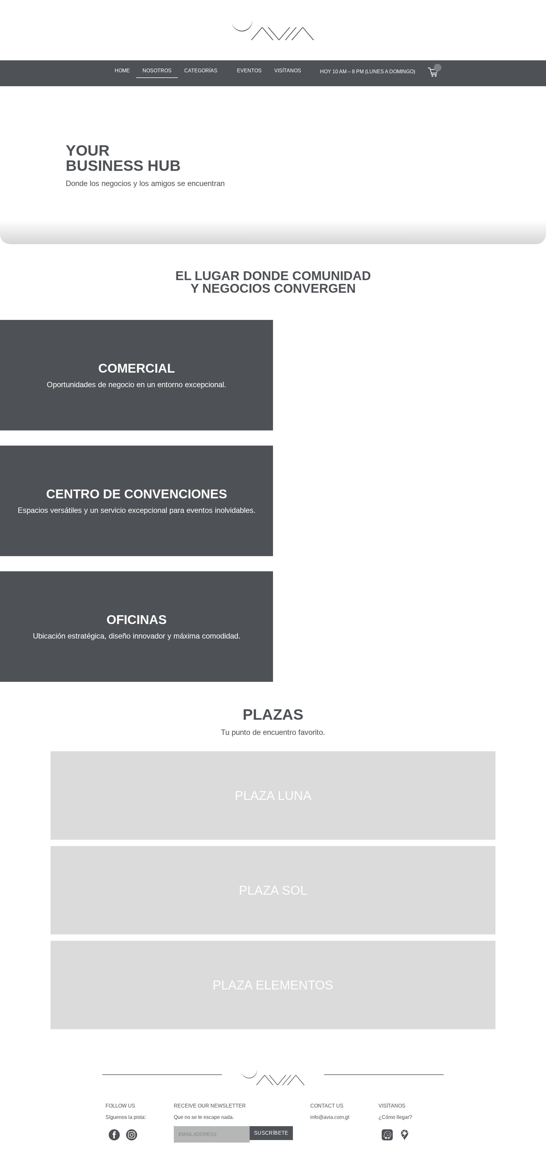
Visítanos (287, 70)
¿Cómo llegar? (395, 1117)
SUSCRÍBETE (271, 1133)
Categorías (200, 70)
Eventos (249, 70)
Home (122, 70)
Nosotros (157, 70)
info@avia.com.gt (329, 1117)
